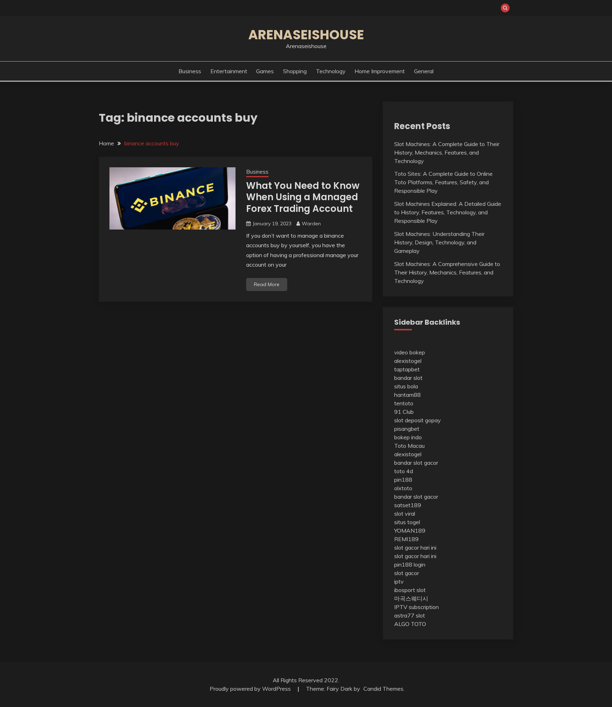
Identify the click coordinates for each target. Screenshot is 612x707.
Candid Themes (383, 688)
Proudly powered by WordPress (251, 688)
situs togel (407, 522)
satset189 (407, 505)
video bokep (409, 352)
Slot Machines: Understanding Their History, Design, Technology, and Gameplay (439, 242)
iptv (399, 581)
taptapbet (407, 369)
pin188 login (409, 564)
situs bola (406, 386)
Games (265, 71)
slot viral (404, 513)
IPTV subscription (416, 606)
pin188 (403, 479)
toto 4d (403, 471)
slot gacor (406, 572)
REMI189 (406, 539)
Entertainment (228, 71)
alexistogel (407, 360)
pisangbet (406, 428)
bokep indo (408, 437)
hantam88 (407, 394)
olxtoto (403, 488)
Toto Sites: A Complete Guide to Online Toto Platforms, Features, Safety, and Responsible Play (443, 182)
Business (189, 71)
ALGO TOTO (410, 623)
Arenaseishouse (306, 34)
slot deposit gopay (417, 420)
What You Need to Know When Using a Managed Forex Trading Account (302, 197)
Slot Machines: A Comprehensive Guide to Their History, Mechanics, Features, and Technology (447, 272)
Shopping (295, 71)
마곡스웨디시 (411, 598)
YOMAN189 (409, 530)
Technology (331, 71)
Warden (311, 223)
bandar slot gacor (416, 462)
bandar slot (408, 377)
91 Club (404, 411)
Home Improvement (380, 71)
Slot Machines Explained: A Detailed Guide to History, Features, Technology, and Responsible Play (447, 212)
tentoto (403, 403)
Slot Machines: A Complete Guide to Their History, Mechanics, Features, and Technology (446, 152)
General (424, 71)
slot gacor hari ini (415, 547)
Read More (266, 284)
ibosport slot (410, 589)
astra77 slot (409, 615)
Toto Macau (409, 445)
